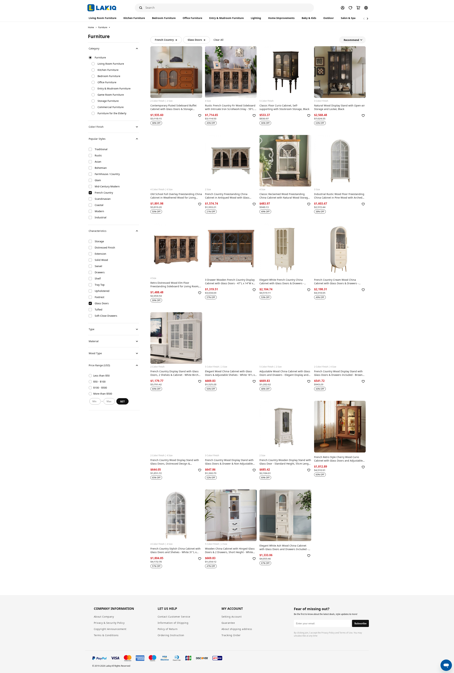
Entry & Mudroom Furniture (114, 88)
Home (91, 27)
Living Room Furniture (111, 63)
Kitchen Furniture (108, 70)
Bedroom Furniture (109, 76)
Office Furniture (107, 82)
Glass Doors (195, 39)
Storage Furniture (108, 101)
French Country (164, 39)
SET (122, 401)
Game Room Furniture (111, 94)
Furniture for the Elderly (112, 113)
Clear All (218, 39)
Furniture (102, 27)
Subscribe (360, 623)
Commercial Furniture (111, 107)
